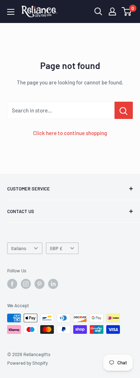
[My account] (112, 11)
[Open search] (98, 11)
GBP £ (56, 248)
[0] (126, 11)
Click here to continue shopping (70, 133)
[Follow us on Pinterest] (39, 284)
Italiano (18, 248)
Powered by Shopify (27, 363)
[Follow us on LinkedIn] (53, 284)
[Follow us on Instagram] (26, 284)
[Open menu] (10, 12)
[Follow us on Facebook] (12, 284)
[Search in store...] (124, 110)
